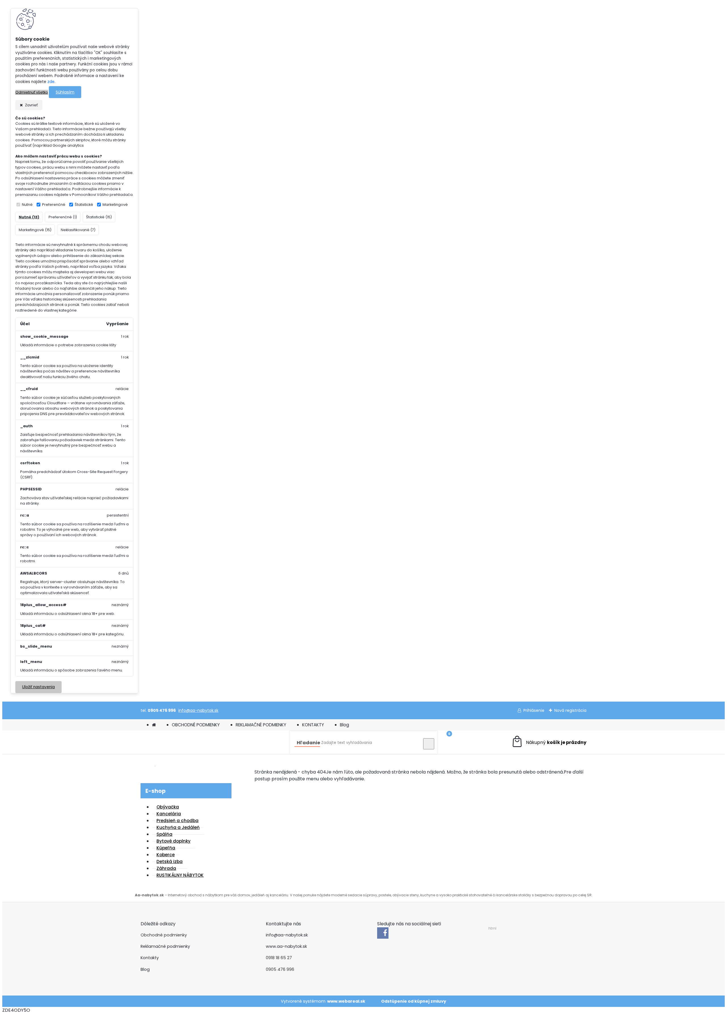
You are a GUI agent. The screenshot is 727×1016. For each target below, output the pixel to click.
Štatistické (84, 204)
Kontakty (150, 958)
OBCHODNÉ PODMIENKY (196, 725)
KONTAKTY (313, 725)
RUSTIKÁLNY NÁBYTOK (180, 875)
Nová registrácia (570, 710)
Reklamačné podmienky (165, 946)
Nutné (27, 204)
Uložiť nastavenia (38, 687)
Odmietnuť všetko (31, 92)
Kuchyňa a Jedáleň (178, 827)
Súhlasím (65, 92)
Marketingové (115, 204)
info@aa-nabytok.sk (198, 710)
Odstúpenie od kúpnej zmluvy (413, 1001)
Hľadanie (308, 742)
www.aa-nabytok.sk (286, 946)
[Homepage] (154, 725)
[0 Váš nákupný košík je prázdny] (548, 742)
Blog (344, 725)
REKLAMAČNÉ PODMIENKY (261, 725)
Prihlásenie (533, 710)
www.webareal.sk (346, 1001)
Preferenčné (53, 204)
